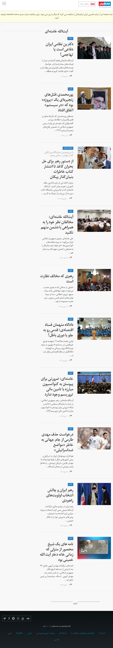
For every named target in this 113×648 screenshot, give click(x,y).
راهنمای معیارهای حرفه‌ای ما (82, 633)
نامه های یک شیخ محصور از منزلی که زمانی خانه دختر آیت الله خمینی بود (56, 553)
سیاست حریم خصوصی (45, 633)
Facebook (9, 618)
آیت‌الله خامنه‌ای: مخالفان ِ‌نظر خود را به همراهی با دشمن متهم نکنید (57, 225)
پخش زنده (84, 4)
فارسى (56, 639)
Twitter (4, 618)
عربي (10, 633)
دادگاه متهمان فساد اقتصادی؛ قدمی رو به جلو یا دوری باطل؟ (58, 330)
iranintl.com (11, 14)
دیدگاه (70, 38)
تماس (29, 633)
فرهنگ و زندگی (68, 148)
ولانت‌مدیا (48, 626)
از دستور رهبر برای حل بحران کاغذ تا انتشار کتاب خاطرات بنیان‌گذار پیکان (57, 170)
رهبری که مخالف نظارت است (56, 279)
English (19, 633)
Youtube (22, 618)
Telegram (13, 618)
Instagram (18, 618)
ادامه (75, 604)
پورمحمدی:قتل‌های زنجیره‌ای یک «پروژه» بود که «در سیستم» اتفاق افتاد (57, 103)
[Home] (103, 5)
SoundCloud (28, 618)
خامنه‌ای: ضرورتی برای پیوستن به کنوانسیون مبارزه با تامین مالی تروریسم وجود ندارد (57, 387)
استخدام (62, 633)
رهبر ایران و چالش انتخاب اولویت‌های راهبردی (59, 496)
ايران (70, 89)
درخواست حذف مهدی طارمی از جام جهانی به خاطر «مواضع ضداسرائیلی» (57, 443)
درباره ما (102, 633)
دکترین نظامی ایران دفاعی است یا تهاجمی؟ (59, 50)
